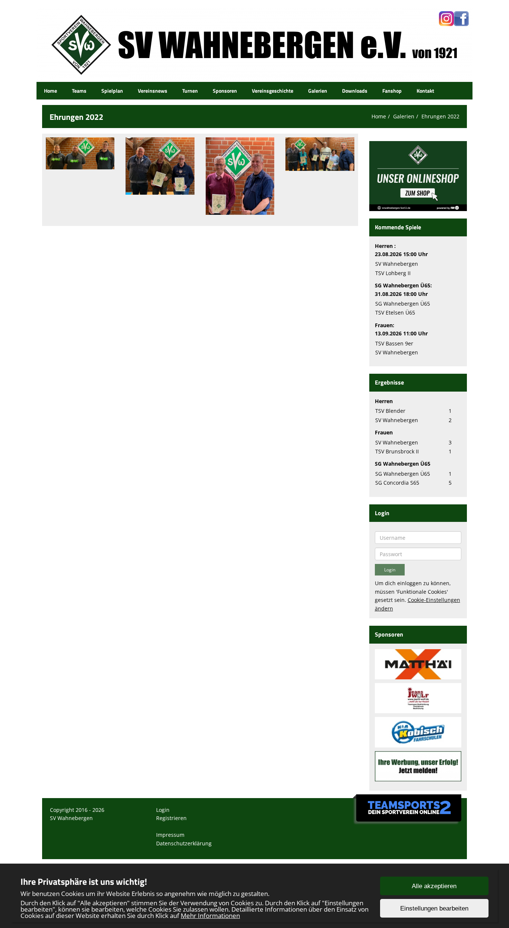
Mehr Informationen (210, 915)
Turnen (190, 91)
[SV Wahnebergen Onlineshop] (418, 175)
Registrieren (171, 818)
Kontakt (425, 91)
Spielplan (112, 91)
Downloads (354, 91)
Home (50, 91)
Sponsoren (225, 91)
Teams (79, 91)
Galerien (317, 91)
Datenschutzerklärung (184, 843)
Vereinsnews (152, 91)
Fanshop (392, 91)
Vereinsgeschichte (272, 91)
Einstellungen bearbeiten (434, 908)
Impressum (170, 834)
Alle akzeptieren (434, 886)
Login (163, 809)
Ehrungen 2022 (440, 116)
